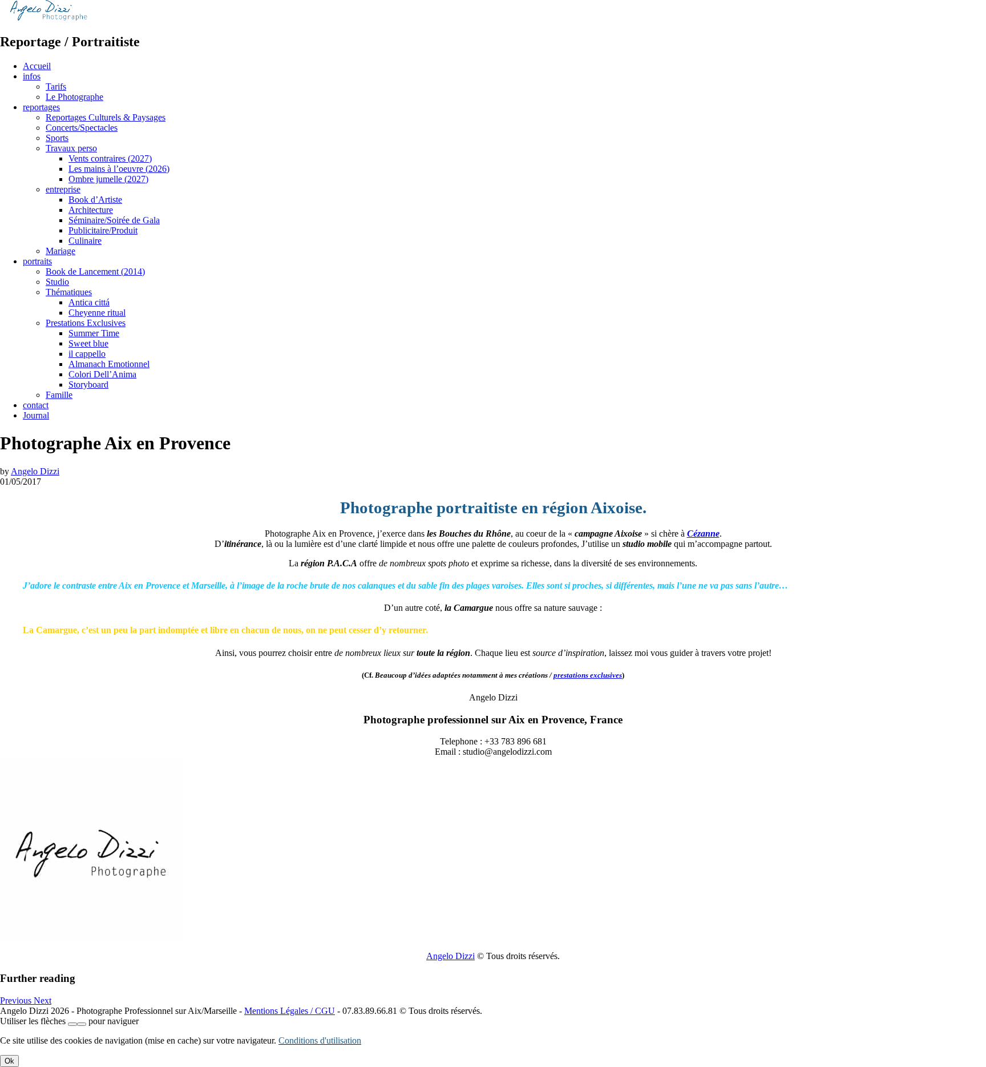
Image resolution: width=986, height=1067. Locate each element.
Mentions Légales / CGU (289, 1011)
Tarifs (56, 86)
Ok (9, 1061)
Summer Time (93, 333)
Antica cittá (89, 302)
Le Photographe (74, 97)
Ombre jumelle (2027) (108, 179)
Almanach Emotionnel (108, 364)
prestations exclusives (587, 675)
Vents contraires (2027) (110, 158)
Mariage (60, 251)
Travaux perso (71, 148)
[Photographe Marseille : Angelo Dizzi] (48, 17)
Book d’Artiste (95, 199)
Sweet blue (88, 343)
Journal (36, 415)
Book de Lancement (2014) (95, 271)
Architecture (90, 210)
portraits (37, 261)
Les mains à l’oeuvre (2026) (118, 169)
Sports (57, 138)
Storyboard (88, 384)
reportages (41, 107)
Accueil (37, 66)
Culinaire (85, 240)
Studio (57, 282)
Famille (59, 395)
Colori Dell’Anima (102, 374)
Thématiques (69, 292)
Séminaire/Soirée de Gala (114, 220)
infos (32, 76)
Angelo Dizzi (35, 471)
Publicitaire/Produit (103, 230)
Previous (17, 1000)
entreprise (63, 189)
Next (42, 1000)
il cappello (87, 354)
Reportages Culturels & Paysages (105, 117)
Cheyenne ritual (97, 312)
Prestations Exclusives (86, 323)
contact (36, 405)
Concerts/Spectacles (82, 127)
